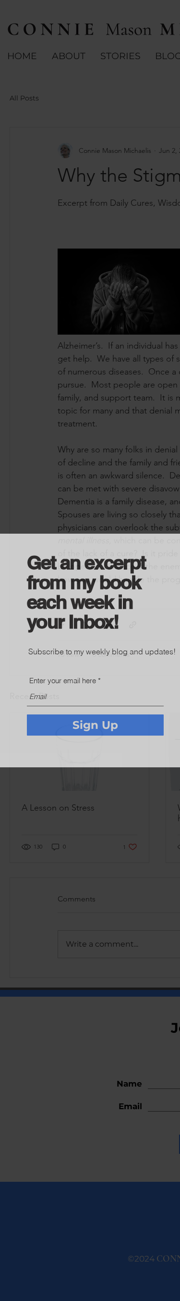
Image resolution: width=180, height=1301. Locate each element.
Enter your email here (62, 680)
